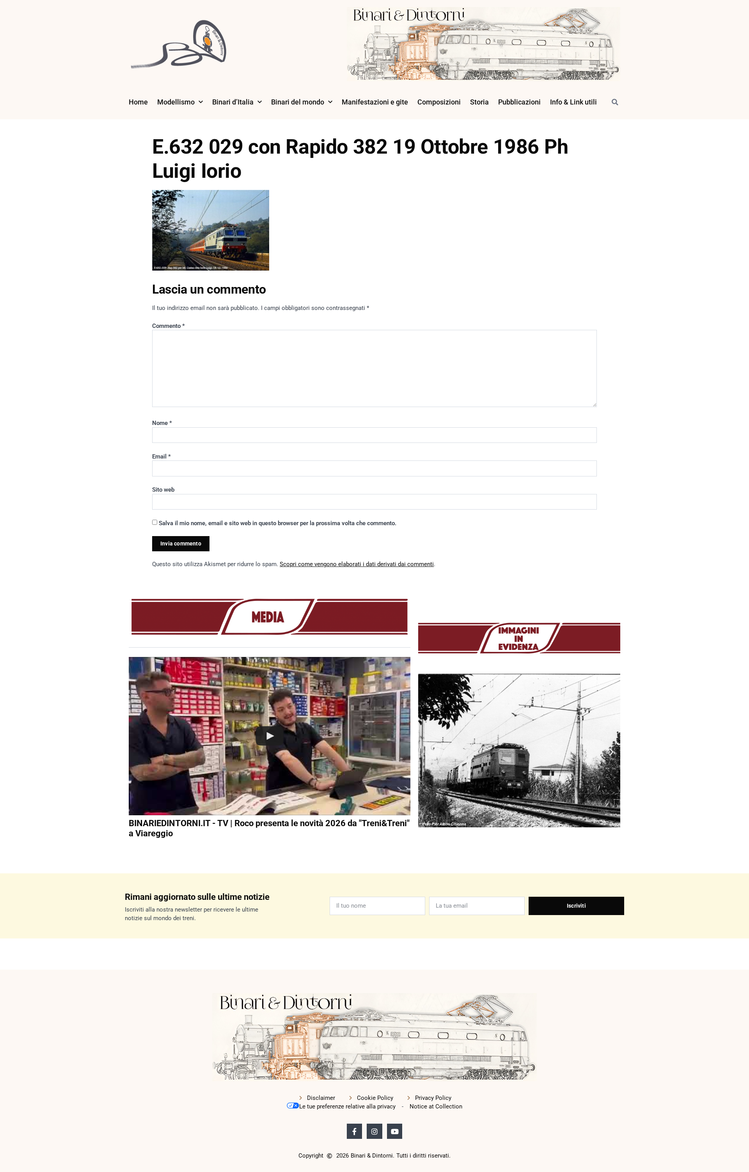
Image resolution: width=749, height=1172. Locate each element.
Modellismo (176, 102)
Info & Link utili (573, 102)
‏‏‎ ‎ (129, 849)
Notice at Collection (436, 1106)
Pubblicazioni (519, 102)
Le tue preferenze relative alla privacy (347, 1106)
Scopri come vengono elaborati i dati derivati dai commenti (357, 564)
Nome (162, 423)
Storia (479, 102)
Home (138, 102)
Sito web (163, 489)
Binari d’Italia (233, 102)
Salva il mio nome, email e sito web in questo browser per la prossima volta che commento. (277, 523)
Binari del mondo (297, 102)
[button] (615, 102)
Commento (168, 325)
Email (161, 456)
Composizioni (439, 102)
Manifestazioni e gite (375, 102)
